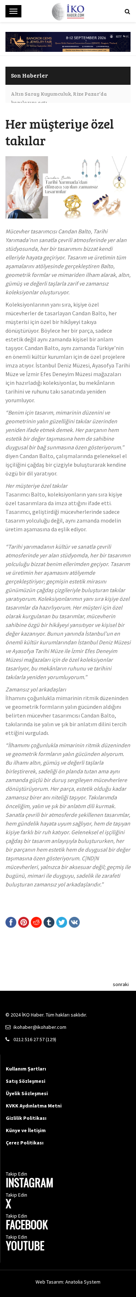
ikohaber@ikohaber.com (39, 1027)
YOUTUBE (25, 1246)
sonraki (121, 984)
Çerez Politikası (25, 1142)
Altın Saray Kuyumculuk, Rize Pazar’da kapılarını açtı (59, 98)
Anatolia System (82, 1282)
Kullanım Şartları (26, 1068)
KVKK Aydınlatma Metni (34, 1105)
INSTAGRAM (29, 1183)
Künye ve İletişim (26, 1130)
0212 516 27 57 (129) (34, 1039)
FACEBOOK (27, 1225)
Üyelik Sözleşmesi (27, 1093)
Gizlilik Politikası (26, 1118)
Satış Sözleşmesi (25, 1081)
